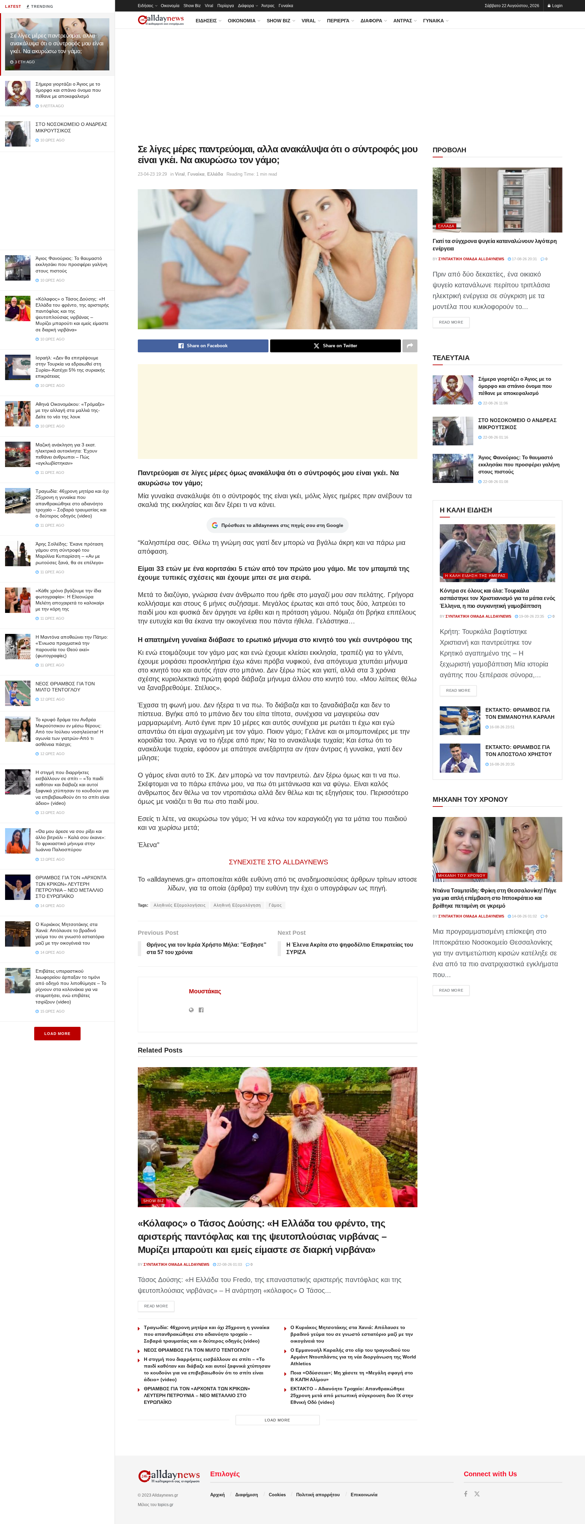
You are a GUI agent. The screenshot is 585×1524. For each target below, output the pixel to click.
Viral (209, 5)
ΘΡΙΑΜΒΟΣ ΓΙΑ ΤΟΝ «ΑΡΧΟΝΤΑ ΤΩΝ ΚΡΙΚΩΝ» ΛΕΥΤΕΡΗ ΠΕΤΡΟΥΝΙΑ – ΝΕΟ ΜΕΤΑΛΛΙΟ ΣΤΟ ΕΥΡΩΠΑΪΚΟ (197, 1395)
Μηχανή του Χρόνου (461, 876)
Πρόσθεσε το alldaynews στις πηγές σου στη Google (282, 525)
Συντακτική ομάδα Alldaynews (176, 1264)
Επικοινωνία (364, 1494)
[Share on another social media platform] (410, 345)
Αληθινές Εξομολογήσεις (180, 905)
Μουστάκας (205, 991)
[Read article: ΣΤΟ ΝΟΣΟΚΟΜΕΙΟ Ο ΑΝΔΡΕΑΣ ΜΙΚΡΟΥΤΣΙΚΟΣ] (453, 431)
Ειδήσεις (145, 5)
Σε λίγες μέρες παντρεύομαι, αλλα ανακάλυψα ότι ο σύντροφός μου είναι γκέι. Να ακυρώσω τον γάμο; (57, 43)
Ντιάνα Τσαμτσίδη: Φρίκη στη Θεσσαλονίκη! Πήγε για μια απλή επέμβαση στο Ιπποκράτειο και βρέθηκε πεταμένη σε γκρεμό (495, 898)
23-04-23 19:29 (152, 174)
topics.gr (165, 1504)
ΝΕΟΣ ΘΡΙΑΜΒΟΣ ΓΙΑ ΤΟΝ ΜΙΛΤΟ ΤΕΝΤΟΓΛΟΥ (197, 1350)
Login (557, 5)
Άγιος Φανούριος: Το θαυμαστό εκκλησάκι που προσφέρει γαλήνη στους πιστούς (71, 264)
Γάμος (275, 905)
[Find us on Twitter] (477, 1494)
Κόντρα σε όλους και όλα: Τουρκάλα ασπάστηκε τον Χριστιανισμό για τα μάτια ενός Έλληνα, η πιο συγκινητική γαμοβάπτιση (497, 598)
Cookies (277, 1494)
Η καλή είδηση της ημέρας (475, 576)
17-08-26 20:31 (524, 259)
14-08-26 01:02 (524, 916)
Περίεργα (225, 5)
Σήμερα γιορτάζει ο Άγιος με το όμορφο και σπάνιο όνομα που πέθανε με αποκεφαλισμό (68, 90)
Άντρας (268, 5)
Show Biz (192, 5)
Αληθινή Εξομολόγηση (237, 905)
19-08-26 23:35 (531, 616)
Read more (159, 1306)
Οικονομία (170, 5)
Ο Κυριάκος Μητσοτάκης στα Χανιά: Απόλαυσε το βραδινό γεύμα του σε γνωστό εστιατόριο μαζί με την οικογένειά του (351, 1334)
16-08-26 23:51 (502, 727)
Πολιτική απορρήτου (318, 1494)
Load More (57, 1034)
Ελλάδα (215, 174)
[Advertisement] (57, 199)
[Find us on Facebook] (465, 1494)
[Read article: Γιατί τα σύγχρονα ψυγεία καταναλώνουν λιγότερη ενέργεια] (497, 200)
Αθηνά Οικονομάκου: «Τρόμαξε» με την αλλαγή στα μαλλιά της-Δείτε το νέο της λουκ (70, 410)
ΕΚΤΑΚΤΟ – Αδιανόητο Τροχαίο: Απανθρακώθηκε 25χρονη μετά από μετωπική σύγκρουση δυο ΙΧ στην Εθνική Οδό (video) (351, 1395)
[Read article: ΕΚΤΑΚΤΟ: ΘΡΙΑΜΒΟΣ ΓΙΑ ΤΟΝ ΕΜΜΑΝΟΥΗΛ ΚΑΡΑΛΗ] (460, 720)
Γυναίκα (286, 5)
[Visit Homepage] (161, 20)
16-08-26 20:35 (502, 764)
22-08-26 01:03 (229, 1264)
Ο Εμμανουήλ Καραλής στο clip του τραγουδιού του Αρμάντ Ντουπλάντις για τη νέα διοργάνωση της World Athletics (353, 1356)
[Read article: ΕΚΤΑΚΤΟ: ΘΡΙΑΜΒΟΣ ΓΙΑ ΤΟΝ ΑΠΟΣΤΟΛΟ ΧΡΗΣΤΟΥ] (460, 758)
